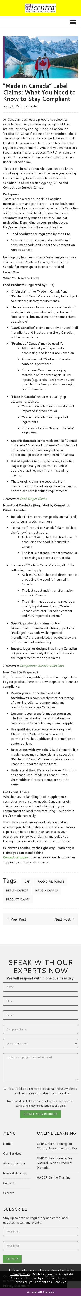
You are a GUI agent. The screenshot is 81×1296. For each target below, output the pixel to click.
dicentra (33, 106)
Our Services (12, 1153)
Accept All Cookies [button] (40, 1292)
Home (7, 1143)
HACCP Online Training (54, 1177)
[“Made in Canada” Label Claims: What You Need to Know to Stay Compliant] (40, 57)
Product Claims (18, 899)
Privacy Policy (20, 1274)
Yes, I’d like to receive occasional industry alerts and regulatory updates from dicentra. (42, 1090)
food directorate (50, 881)
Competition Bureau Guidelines (41, 665)
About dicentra (14, 1163)
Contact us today (15, 857)
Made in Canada (46, 890)
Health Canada (17, 890)
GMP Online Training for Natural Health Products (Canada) (55, 1163)
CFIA (27, 881)
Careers (8, 1192)
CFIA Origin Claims (33, 498)
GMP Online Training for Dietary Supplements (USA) (57, 1145)
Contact (9, 1183)
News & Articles (15, 1173)
